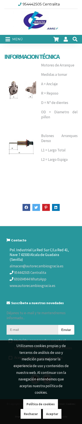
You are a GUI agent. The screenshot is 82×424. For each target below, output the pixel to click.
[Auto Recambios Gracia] (41, 22)
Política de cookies (40, 404)
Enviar (66, 330)
